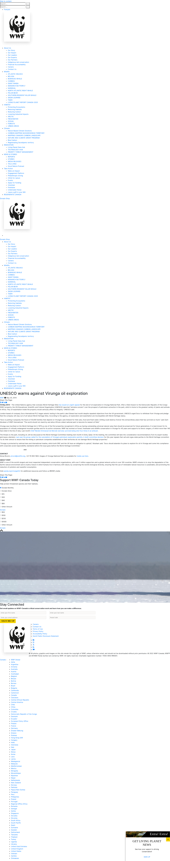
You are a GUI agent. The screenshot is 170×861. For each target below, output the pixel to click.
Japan (13, 749)
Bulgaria (14, 688)
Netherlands (15, 780)
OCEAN (10, 121)
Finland (13, 723)
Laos (13, 757)
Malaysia (14, 764)
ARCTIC (11, 116)
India (13, 742)
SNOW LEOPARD (14, 98)
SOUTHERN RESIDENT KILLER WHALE (22, 95)
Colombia (14, 709)
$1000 (4, 522)
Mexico (13, 768)
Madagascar (15, 761)
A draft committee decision (93, 437)
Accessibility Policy (40, 634)
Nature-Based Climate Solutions (20, 131)
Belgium (14, 676)
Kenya (13, 752)
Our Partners (12, 60)
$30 (3, 497)
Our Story (11, 50)
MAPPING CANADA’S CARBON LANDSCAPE (24, 135)
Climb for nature (14, 178)
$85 (3, 503)
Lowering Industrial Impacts (18, 114)
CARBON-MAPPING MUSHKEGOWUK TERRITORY (26, 133)
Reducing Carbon (14, 112)
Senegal (14, 809)
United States (16, 851)
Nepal (13, 778)
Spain (13, 825)
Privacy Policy (38, 631)
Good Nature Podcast (16, 166)
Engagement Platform (16, 173)
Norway (14, 785)
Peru (12, 794)
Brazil (13, 686)
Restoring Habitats (15, 109)
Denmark (14, 716)
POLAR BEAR (13, 93)
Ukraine (14, 844)
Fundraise (11, 187)
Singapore (15, 813)
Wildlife (6, 72)
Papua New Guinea (18, 790)
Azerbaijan (15, 674)
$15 (3, 494)
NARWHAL (12, 88)
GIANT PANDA (13, 83)
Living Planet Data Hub (16, 147)
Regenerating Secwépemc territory (21, 143)
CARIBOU (11, 81)
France (13, 726)
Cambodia (15, 690)
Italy (12, 747)
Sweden (14, 830)
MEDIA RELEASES (14, 161)
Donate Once (7, 491)
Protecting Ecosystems (16, 107)
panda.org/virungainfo (12, 471)
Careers (11, 67)
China (13, 707)
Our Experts (12, 57)
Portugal (14, 801)
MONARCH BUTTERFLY (16, 86)
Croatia (14, 712)
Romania (14, 806)
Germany (14, 728)
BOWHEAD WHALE (15, 79)
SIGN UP (147, 857)
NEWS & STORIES (10, 154)
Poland (13, 799)
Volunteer (11, 185)
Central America (17, 702)
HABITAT (7, 105)
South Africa (15, 820)
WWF (2, 398)
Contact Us (12, 69)
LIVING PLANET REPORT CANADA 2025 (23, 102)
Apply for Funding (14, 183)
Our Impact (12, 53)
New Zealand (16, 783)
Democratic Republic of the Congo (24, 714)
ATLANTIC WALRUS (15, 74)
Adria (13, 662)
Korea (13, 754)
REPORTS (11, 157)
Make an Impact (14, 171)
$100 (3, 515)
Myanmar (14, 775)
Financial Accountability (17, 64)
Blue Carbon (12, 140)
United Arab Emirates (19, 846)
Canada (3, 660)
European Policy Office (19, 721)
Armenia (14, 667)
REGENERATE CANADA (12, 195)
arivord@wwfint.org (17, 456)
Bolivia (13, 681)
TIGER (10, 100)
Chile (13, 705)
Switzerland (15, 832)
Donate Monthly (8, 488)
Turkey (13, 839)
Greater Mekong (17, 731)
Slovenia (14, 818)
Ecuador (14, 719)
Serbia (13, 811)
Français (7, 9)
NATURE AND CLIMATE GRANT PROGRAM (24, 138)
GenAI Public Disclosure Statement (46, 636)
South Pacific (16, 823)
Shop (8, 198)
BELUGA (11, 76)
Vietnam (14, 853)
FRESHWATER (13, 119)
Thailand (14, 837)
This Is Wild (12, 164)
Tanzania (14, 835)
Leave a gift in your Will (16, 192)
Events (10, 180)
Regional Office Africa (19, 804)
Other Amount (7, 507)
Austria (13, 671)
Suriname (14, 827)
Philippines (15, 797)
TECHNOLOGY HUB (15, 150)
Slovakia (14, 816)
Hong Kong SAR (17, 738)
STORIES (11, 159)
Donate (2, 198)
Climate (7, 128)
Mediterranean (16, 766)
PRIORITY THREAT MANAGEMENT (20, 152)
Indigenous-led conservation (18, 62)
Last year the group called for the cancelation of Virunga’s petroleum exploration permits (49, 437)
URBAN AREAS (13, 126)
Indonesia (14, 745)
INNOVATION (8, 145)
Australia (14, 669)
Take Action (8, 169)
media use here (82, 456)
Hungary (14, 740)
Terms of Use (38, 629)
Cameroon (15, 693)
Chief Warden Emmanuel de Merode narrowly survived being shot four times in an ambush (64, 431)
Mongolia (14, 771)
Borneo (13, 683)
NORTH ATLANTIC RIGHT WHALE (20, 90)
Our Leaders (12, 55)
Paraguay (14, 792)
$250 (4, 518)
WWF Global (15, 660)
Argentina (14, 664)
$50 (3, 512)
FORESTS (11, 124)
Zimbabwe (15, 858)
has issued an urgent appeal (69, 405)
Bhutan (13, 679)
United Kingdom (17, 849)
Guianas (14, 735)
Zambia (14, 856)
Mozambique (16, 773)
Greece (13, 733)
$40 (3, 500)
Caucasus (14, 697)
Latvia (13, 759)
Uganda (14, 842)
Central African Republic (20, 700)
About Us (7, 48)
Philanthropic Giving (15, 176)
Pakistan (14, 787)
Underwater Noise (14, 190)
